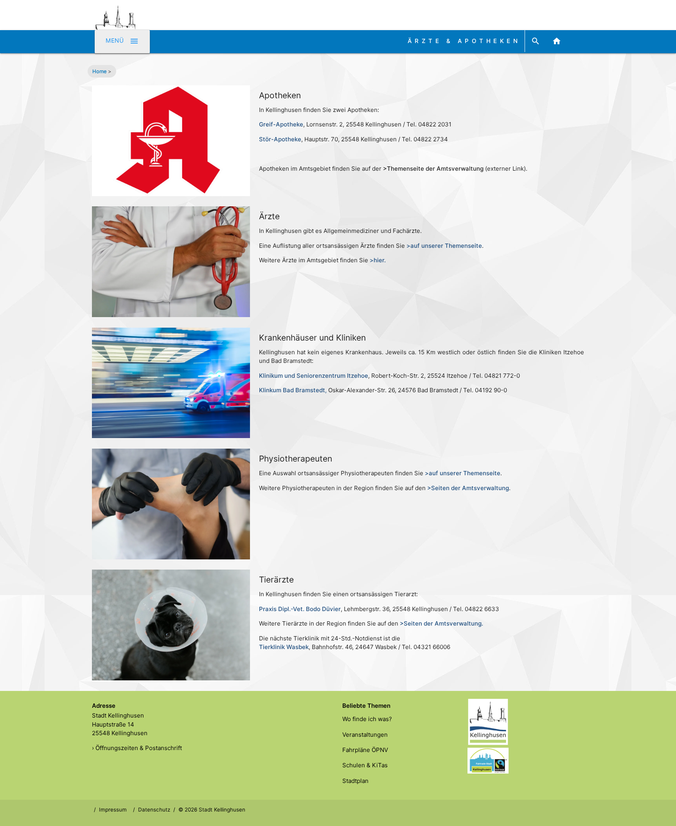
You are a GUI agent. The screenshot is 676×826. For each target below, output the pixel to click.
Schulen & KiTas (365, 765)
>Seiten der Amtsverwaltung (468, 488)
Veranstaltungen (365, 734)
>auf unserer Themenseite (462, 473)
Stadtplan (355, 781)
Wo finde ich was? (367, 719)
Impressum (113, 809)
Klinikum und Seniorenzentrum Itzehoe (313, 375)
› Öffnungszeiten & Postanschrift (137, 748)
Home (99, 71)
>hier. (378, 260)
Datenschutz (154, 809)
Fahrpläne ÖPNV (365, 750)
